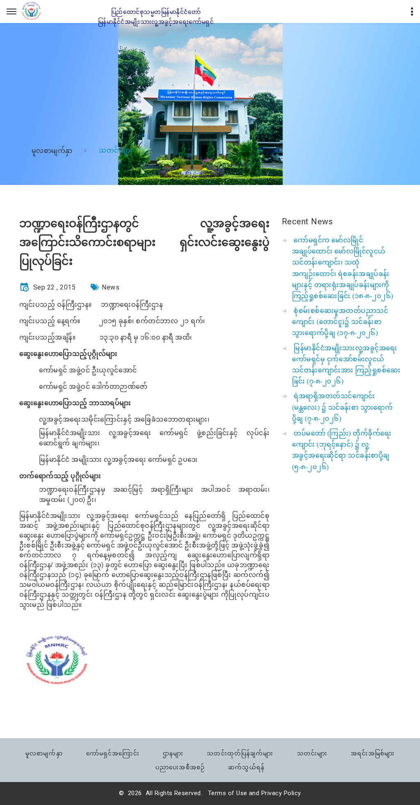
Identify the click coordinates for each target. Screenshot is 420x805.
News (110, 287)
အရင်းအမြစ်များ (373, 753)
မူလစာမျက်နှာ (52, 151)
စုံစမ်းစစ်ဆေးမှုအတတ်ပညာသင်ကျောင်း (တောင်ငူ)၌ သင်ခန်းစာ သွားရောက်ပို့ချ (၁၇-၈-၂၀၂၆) (340, 321)
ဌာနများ (173, 753)
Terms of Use (227, 793)
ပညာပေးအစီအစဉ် (180, 767)
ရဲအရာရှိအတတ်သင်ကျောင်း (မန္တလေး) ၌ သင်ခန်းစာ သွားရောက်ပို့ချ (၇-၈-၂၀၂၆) (342, 407)
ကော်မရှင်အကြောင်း (112, 753)
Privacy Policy (281, 793)
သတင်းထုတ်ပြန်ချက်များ (240, 753)
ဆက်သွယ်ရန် (246, 767)
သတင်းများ (312, 753)
